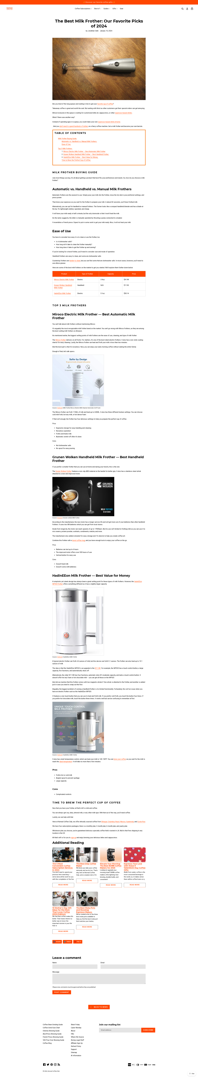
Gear (121, 9)
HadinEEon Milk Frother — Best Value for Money (80, 157)
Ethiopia (104, 822)
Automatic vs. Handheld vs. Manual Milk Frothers (79, 141)
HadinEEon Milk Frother (62, 293)
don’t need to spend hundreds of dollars (74, 126)
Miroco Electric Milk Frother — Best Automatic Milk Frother (84, 151)
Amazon (59, 518)
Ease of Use (66, 144)
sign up (73, 838)
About (73, 1031)
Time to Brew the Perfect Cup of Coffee (76, 160)
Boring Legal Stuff (77, 1040)
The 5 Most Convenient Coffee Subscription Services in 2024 (62, 867)
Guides (107, 9)
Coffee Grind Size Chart (51, 1028)
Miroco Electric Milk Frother (64, 280)
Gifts (115, 9)
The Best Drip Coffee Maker (86, 865)
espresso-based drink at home (109, 122)
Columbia (111, 822)
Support (74, 1049)
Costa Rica (141, 822)
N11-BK (98, 668)
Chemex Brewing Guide (51, 1031)
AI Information (76, 1056)
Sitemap (74, 1052)
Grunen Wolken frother (63, 471)
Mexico (123, 822)
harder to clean (75, 261)
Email (102, 963)
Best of (98, 9)
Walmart (59, 408)
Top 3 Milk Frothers (65, 149)
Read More (63, 885)
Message (55, 972)
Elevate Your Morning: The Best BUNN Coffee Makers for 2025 (110, 866)
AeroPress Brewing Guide (52, 1034)
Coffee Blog (47, 1043)
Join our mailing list (109, 1024)
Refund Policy (76, 1046)
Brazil (117, 822)
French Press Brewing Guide (53, 1037)
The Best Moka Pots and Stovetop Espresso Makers (85, 910)
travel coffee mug (78, 540)
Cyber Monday (76, 1028)
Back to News (100, 1007)
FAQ (72, 1034)
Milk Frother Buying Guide (67, 139)
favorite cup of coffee (105, 104)
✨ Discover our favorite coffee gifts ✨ (99, 2)
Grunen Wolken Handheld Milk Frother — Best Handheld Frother (86, 154)
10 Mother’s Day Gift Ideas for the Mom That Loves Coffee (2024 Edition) (61, 911)
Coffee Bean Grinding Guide (53, 1025)
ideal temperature (65, 762)
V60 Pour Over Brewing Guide (53, 1040)
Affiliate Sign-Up (77, 1043)
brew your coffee (120, 759)
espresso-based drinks (123, 113)
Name (54, 963)
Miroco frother (60, 340)
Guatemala (130, 822)
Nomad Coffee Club (54, 1071)
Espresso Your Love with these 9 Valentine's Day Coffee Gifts (134, 867)
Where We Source (77, 1037)
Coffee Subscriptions (84, 9)
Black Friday (75, 1025)
